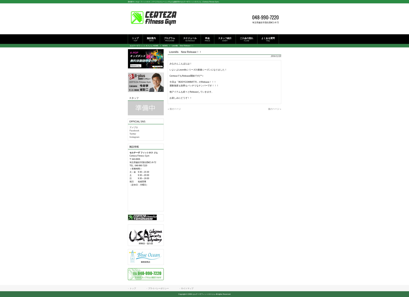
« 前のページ (174, 109)
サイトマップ (187, 288)
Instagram (134, 137)
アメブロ (134, 127)
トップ (133, 288)
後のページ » (274, 109)
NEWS (165, 46)
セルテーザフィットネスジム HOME (144, 46)
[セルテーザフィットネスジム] (154, 29)
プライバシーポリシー (158, 288)
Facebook (134, 130)
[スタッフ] (146, 108)
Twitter (133, 134)
